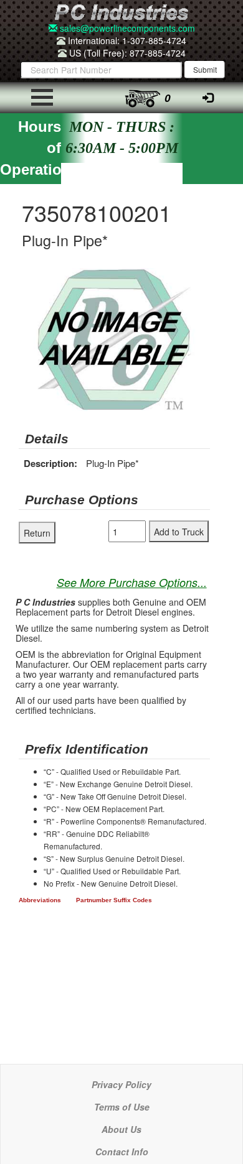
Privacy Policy (121, 1084)
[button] (199, 279)
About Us (121, 1129)
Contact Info (121, 1151)
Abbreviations (40, 900)
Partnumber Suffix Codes (114, 900)
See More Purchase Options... (132, 582)
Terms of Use (122, 1107)
